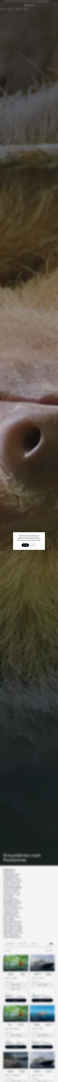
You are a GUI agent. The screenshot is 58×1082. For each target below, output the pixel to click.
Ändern (33, 545)
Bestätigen (25, 545)
